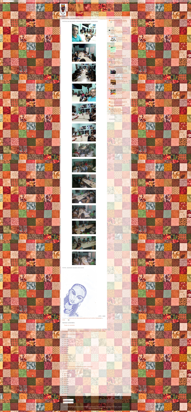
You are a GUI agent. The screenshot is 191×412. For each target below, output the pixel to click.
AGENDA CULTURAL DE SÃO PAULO (121, 22)
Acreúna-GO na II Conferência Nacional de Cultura (121, 81)
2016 (65, 377)
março (66, 371)
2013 (65, 383)
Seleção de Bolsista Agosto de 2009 (120, 48)
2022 (65, 347)
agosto (67, 361)
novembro (67, 355)
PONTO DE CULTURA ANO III (117, 58)
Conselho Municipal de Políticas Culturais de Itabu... (77, 368)
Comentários (67, 402)
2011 (65, 387)
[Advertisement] (124, 143)
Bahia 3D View (114, 36)
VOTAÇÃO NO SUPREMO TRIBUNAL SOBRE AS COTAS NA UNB (118, 32)
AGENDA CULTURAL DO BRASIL (118, 20)
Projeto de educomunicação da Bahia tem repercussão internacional (118, 113)
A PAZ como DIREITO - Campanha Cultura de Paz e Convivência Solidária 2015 (121, 91)
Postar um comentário (69, 325)
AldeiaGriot (113, 30)
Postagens (66, 399)
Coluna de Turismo (115, 61)
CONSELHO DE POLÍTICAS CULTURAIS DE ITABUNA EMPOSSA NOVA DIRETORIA (121, 70)
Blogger (100, 408)
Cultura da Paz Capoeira (116, 88)
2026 (65, 339)
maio (66, 365)
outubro (67, 357)
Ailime (89, 408)
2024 (65, 343)
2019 (65, 353)
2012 (65, 385)
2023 (65, 345)
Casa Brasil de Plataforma (117, 46)
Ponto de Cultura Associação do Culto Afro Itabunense (118, 102)
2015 (65, 379)
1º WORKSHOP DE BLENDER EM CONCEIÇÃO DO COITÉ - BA (121, 39)
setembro (67, 359)
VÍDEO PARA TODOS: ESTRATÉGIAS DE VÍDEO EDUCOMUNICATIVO (116, 110)
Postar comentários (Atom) (72, 334)
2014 (65, 381)
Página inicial (84, 331)
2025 (65, 341)
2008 (65, 393)
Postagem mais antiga (98, 331)
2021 (65, 349)
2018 (65, 373)
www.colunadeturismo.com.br (116, 63)
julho (66, 363)
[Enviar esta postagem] (68, 319)
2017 (65, 375)
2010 (65, 389)
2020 (65, 351)
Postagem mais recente (70, 331)
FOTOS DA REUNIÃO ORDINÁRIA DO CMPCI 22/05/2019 (78, 366)
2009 (65, 391)
